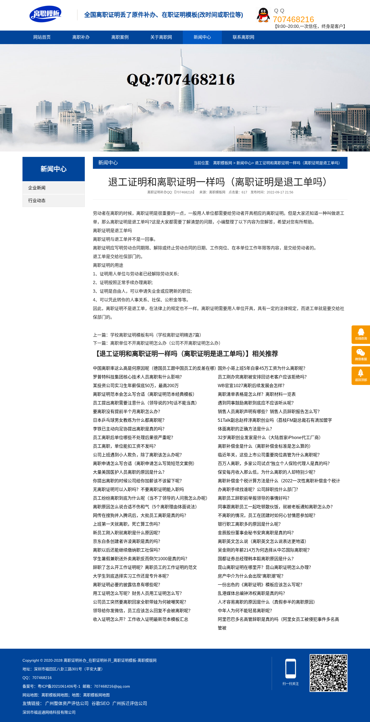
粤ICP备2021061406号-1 (59, 686)
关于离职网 (161, 37)
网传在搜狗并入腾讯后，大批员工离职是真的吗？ (140, 515)
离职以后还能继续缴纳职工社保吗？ (127, 550)
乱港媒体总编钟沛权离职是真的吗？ (252, 593)
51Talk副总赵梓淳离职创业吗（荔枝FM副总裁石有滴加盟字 (275, 420)
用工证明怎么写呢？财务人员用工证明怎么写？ (138, 593)
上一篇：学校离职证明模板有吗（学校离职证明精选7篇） (148, 335)
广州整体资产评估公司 (67, 703)
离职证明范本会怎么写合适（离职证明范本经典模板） (145, 394)
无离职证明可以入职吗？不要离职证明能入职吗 (138, 489)
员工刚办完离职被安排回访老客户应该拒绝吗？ (263, 377)
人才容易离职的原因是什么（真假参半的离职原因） (267, 602)
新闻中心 (202, 37)
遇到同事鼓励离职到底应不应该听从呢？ (257, 403)
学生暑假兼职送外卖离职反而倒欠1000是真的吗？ (141, 558)
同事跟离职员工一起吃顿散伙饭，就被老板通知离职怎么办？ (276, 507)
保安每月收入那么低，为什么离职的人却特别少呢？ (267, 472)
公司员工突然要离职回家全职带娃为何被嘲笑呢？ (140, 602)
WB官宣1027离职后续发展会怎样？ (252, 385)
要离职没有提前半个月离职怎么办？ (127, 411)
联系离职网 (243, 37)
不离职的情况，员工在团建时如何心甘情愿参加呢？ (267, 515)
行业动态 (37, 200)
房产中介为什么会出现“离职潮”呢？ (251, 576)
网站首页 (42, 37)
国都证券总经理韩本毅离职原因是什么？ (257, 558)
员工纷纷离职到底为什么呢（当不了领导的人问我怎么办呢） (151, 498)
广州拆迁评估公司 (129, 703)
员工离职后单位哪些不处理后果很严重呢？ (134, 437)
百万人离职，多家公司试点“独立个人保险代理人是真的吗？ (275, 463)
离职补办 (81, 37)
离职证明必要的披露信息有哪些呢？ (127, 584)
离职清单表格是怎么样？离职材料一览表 (257, 394)
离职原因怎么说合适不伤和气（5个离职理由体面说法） (146, 507)
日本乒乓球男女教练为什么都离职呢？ (130, 420)
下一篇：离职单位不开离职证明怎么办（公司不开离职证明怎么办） (158, 343)
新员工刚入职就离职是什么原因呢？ (127, 532)
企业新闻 (37, 188)
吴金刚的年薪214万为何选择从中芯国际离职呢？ (265, 550)
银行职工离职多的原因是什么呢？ (250, 524)
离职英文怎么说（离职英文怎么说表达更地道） (263, 541)
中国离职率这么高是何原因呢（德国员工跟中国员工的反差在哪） (156, 368)
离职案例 (120, 37)
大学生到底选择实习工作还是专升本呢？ (132, 576)
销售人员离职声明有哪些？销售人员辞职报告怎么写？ (270, 411)
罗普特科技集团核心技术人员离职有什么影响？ (138, 377)
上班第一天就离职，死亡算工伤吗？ (127, 524)
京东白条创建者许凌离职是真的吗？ (127, 541)
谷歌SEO (100, 703)
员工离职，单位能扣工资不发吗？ (125, 446)
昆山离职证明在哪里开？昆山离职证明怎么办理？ (265, 567)
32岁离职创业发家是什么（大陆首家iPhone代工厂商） (270, 437)
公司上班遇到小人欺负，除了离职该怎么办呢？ (138, 455)
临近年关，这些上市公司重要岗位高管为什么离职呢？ (270, 455)
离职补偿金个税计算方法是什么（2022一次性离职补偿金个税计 (279, 481)
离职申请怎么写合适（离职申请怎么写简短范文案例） (145, 463)
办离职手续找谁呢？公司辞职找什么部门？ (259, 489)
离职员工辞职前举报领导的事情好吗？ (254, 498)
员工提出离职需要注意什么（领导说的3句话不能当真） (146, 403)
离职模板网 (222, 163)
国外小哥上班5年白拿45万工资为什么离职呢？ (262, 368)
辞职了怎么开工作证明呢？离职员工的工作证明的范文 (145, 567)
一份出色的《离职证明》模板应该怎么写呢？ (261, 584)
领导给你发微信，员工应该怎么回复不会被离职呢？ (143, 610)
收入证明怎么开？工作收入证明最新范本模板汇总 (140, 619)
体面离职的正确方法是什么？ (246, 429)
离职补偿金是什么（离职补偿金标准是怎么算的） (265, 446)
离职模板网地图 (54, 695)
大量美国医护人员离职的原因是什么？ (130, 472)
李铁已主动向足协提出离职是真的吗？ (130, 429)
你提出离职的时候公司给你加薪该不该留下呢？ (138, 481)
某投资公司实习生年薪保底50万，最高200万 (136, 385)
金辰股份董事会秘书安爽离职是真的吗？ (257, 532)
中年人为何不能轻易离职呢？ (246, 610)
